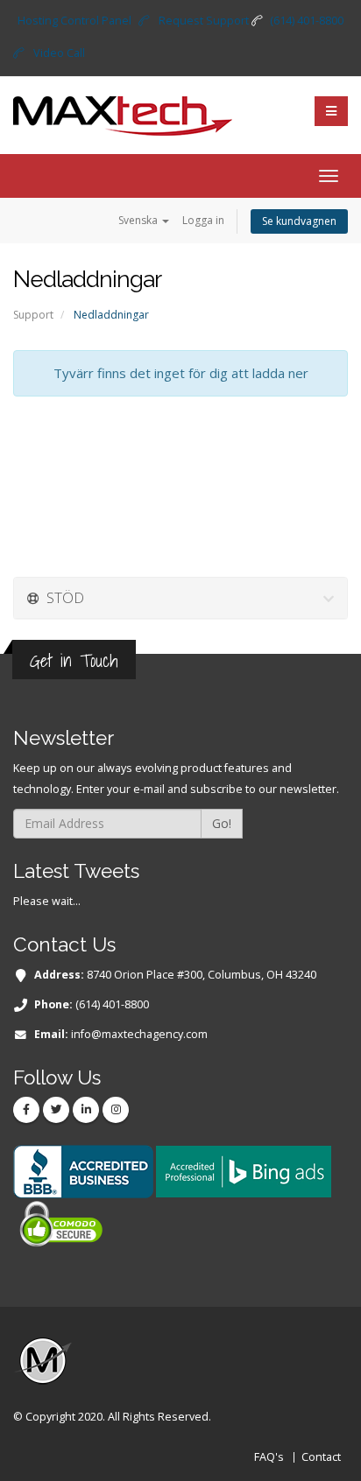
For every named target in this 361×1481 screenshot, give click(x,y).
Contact (321, 1456)
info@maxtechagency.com (139, 1034)
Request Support (204, 20)
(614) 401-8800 (306, 20)
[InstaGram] (116, 1110)
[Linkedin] (86, 1110)
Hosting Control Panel (74, 20)
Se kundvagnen (299, 221)
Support (33, 314)
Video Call (59, 53)
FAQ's (269, 1456)
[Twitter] (56, 1110)
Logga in (203, 220)
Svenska (139, 220)
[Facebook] (26, 1110)
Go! (221, 823)
